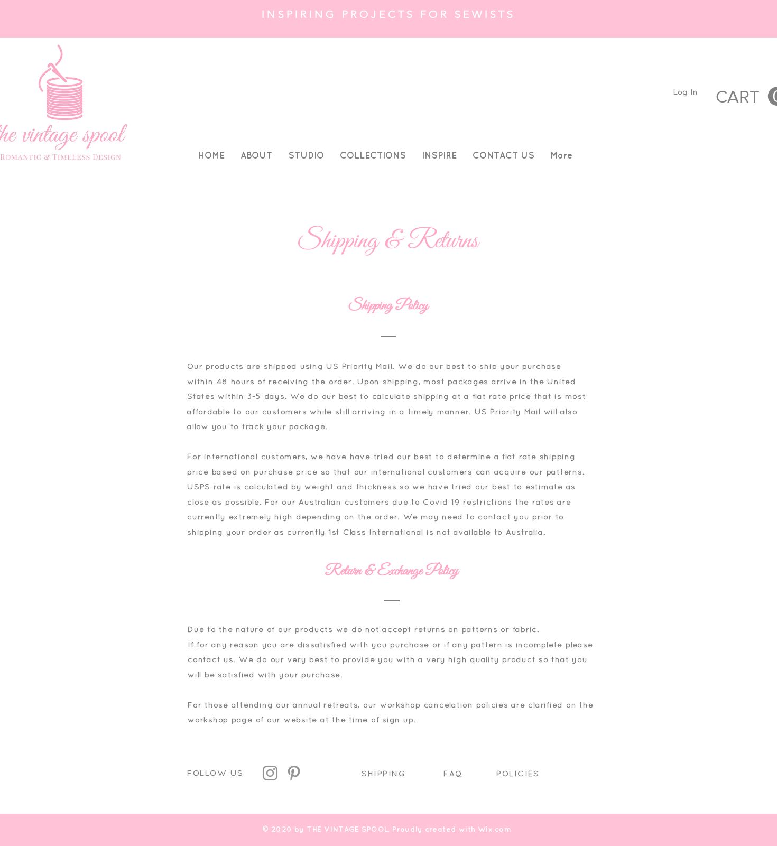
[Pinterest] (294, 773)
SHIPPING (383, 773)
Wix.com (494, 829)
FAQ (452, 773)
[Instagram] (270, 773)
